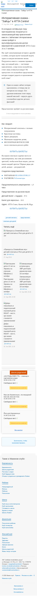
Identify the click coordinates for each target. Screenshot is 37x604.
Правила (17, 575)
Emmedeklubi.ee (18, 592)
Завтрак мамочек (7, 545)
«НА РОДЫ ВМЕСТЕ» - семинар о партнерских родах (16, 377)
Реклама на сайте (27, 575)
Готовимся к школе (8, 508)
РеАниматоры (19, 178)
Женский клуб (7, 534)
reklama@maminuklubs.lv (9, 568)
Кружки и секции (7, 510)
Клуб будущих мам (8, 474)
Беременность (7, 463)
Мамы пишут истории (9, 551)
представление (25, 217)
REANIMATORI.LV (23, 175)
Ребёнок (5, 483)
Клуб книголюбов (7, 527)
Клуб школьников (7, 506)
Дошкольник (6, 519)
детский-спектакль (11, 217)
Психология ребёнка (8, 523)
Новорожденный (7, 487)
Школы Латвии (7, 512)
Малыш (4, 489)
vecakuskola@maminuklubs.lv (10, 570)
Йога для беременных (12, 413)
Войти (31, 5)
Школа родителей (13, 4)
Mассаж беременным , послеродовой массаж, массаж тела (17, 396)
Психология (6, 493)
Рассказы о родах (8, 472)
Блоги (4, 547)
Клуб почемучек (7, 525)
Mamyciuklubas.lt (19, 589)
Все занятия (18, 430)
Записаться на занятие (18, 388)
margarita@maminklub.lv (15, 564)
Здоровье (5, 540)
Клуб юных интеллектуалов (11, 504)
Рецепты (5, 538)
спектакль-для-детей (9, 221)
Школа (4, 500)
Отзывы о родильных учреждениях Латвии (16, 476)
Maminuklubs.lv (18, 586)
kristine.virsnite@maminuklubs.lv (11, 566)
